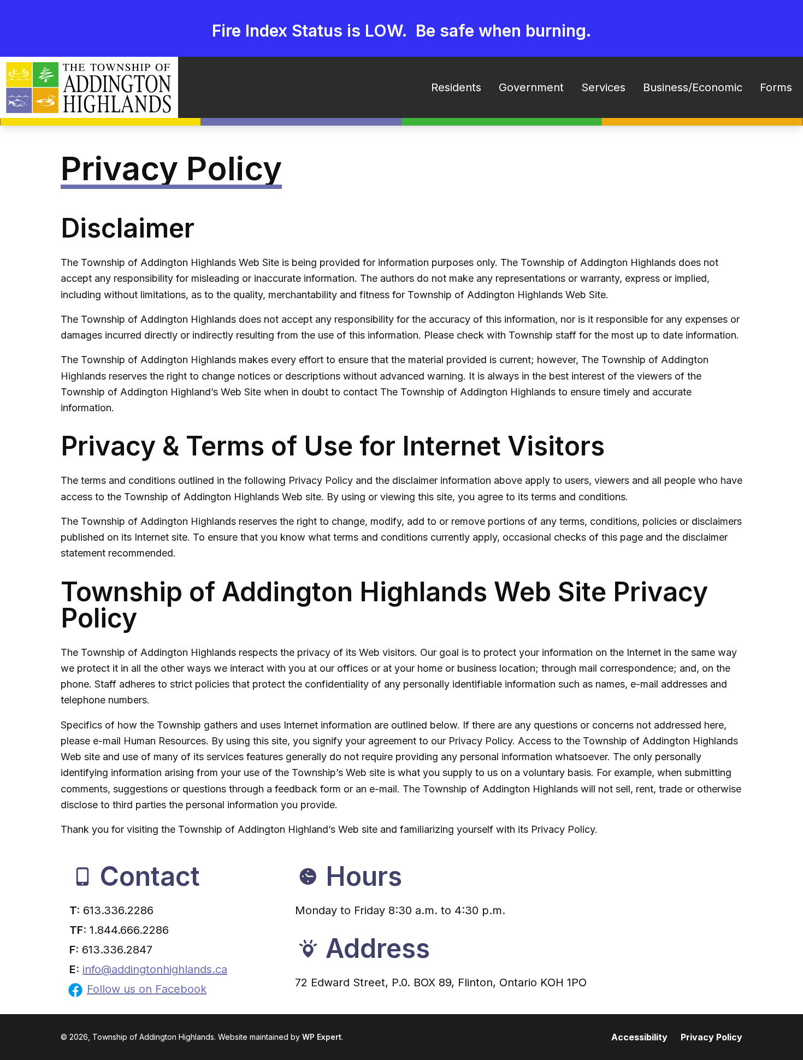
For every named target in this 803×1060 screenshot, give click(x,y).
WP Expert (321, 1036)
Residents (456, 87)
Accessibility (639, 1037)
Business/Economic (692, 87)
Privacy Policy (711, 1037)
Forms (776, 87)
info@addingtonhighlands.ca (154, 969)
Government (531, 87)
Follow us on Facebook (146, 989)
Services (603, 87)
